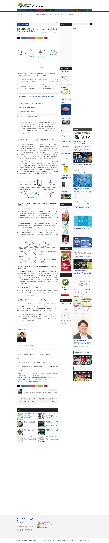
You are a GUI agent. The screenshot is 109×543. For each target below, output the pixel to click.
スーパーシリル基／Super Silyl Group (82, 289)
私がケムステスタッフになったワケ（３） (66, 142)
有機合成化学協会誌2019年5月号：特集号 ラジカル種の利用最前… (51, 430)
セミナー (83, 256)
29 (62, 323)
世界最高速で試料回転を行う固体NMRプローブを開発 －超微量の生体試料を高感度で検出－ (47, 400)
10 (65, 315)
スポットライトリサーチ (25, 32)
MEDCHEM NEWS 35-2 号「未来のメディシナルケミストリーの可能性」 (82, 229)
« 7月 (61, 325)
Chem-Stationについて (47, 540)
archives (80, 256)
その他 (80, 313)
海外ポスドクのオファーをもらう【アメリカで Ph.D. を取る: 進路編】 (82, 142)
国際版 (80, 540)
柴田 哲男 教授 (30, 116)
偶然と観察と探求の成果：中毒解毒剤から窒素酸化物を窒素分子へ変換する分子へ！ (66, 178)
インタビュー (59, 10)
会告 (86, 256)
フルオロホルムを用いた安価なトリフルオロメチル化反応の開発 (31, 381)
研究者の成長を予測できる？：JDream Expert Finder (65, 73)
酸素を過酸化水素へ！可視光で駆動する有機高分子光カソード (82, 189)
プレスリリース (41, 88)
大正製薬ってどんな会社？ (66, 118)
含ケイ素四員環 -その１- (29, 429)
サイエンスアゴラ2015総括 (29, 421)
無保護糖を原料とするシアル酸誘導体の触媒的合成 (66, 192)
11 (67, 315)
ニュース (40, 10)
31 (65, 323)
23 (64, 320)
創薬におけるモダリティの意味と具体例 (66, 86)
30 (64, 323)
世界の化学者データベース (83, 346)
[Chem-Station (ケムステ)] (30, 5)
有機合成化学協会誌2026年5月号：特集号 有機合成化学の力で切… (51, 423)
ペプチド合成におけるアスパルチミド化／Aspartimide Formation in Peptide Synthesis (82, 207)
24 (65, 320)
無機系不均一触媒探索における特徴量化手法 (82, 249)
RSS (22, 535)
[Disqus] (37, 460)
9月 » (64, 325)
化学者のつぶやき (33, 32)
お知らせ (54, 540)
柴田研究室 (19, 79)
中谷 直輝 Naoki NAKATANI (80, 340)
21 (61, 320)
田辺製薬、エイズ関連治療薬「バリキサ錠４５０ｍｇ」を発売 (66, 101)
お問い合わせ (90, 540)
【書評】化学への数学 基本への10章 (81, 308)
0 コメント (52, 32)
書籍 (78, 10)
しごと (50, 10)
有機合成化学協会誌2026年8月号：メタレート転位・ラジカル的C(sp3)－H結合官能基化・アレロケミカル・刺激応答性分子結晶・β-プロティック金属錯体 (82, 272)
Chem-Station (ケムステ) (25, 519)
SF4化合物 (38, 32)
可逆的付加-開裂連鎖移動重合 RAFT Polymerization (66, 131)
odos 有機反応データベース (85, 213)
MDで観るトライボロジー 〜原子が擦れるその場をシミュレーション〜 (82, 165)
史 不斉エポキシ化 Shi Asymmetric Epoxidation (66, 152)
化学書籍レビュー (85, 313)
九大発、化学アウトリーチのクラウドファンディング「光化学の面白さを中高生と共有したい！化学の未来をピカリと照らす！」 (28, 400)
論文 (35, 430)
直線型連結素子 (43, 32)
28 (61, 323)
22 (62, 320)
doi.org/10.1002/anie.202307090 (27, 111)
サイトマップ (65, 540)
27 (70, 320)
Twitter (76, 540)
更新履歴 (59, 540)
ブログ (31, 10)
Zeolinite (18, 34)
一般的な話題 (52, 416)
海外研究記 (51, 417)
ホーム (21, 10)
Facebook (71, 540)
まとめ (87, 10)
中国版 (85, 540)
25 (67, 320)
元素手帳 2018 (63, 164)
